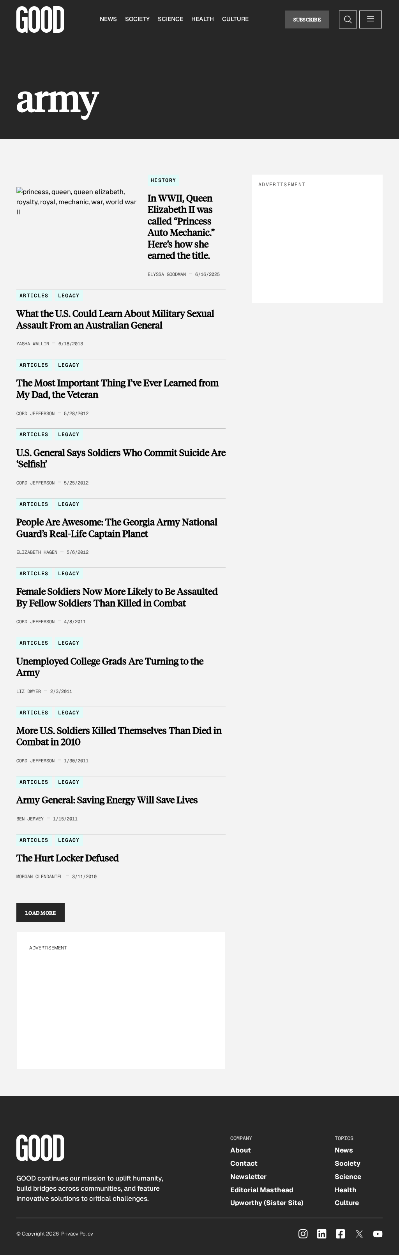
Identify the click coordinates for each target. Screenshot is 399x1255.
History (163, 180)
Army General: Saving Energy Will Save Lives (107, 800)
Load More (40, 912)
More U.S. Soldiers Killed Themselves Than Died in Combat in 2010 (119, 736)
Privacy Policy (77, 1233)
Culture (235, 19)
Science (170, 19)
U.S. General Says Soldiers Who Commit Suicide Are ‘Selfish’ (121, 458)
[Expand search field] (348, 19)
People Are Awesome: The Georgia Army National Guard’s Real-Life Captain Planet (116, 527)
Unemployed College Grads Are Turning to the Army (109, 666)
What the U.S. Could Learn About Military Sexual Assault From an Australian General (115, 319)
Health (202, 19)
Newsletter (248, 1176)
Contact (244, 1163)
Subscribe (307, 19)
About (240, 1150)
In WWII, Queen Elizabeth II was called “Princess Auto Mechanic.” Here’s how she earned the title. (181, 226)
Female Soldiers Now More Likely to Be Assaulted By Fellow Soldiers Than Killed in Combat (117, 596)
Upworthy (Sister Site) (267, 1202)
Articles (34, 295)
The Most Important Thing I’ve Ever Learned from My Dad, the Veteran (117, 388)
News (108, 19)
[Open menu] (370, 19)
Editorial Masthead (261, 1190)
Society (137, 19)
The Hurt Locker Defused (67, 858)
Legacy (69, 295)
